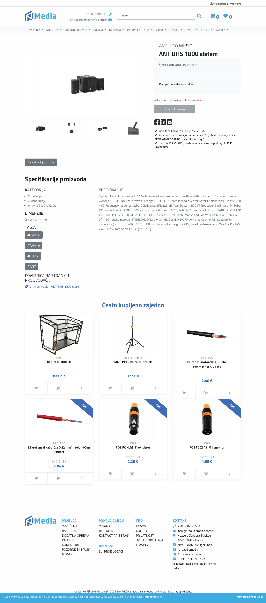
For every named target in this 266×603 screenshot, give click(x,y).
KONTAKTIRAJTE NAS (114, 535)
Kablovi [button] (98, 29)
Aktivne (35, 245)
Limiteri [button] (174, 29)
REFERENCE (107, 530)
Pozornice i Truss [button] (138, 29)
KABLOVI (68, 540)
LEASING (142, 544)
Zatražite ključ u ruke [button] (40, 162)
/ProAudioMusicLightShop (195, 544)
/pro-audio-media (189, 554)
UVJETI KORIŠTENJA (149, 540)
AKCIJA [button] (190, 29)
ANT (33, 266)
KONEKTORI (70, 544)
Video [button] (160, 29)
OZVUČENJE (70, 526)
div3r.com (100, 591)
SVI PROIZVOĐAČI (111, 551)
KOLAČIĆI (142, 530)
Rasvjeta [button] (115, 29)
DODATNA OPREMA (75, 535)
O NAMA (104, 526)
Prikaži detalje (153, 597)
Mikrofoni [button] (52, 29)
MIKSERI (67, 554)
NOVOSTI (142, 526)
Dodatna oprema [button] (76, 29)
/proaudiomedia (188, 549)
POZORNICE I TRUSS (76, 549)
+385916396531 (95, 14)
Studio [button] (205, 29)
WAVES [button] (221, 29)
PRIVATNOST (145, 535)
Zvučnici (35, 235)
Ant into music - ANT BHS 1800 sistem (54, 286)
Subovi (34, 256)
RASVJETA (69, 530)
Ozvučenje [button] (33, 29)
